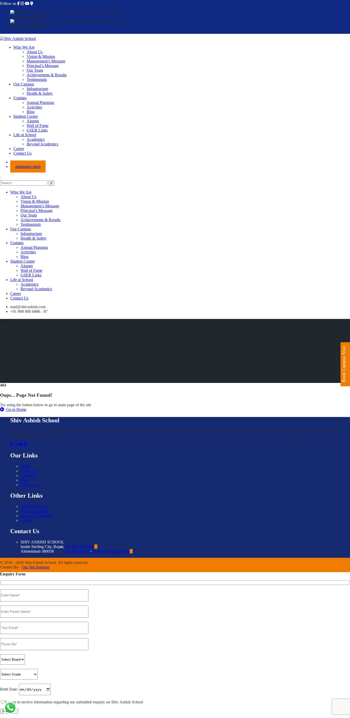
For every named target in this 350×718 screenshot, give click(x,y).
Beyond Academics (42, 144)
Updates (20, 98)
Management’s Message (46, 61)
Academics (36, 139)
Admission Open (34, 506)
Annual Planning (40, 102)
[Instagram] (22, 4)
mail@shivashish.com (112, 551)
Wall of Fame (37, 125)
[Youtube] (27, 4)
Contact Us (22, 153)
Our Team (35, 70)
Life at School (24, 135)
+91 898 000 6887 (79, 551)
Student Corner (25, 116)
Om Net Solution (35, 567)
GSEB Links (37, 130)
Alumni (33, 121)
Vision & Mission (41, 56)
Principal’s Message (43, 65)
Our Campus (23, 84)
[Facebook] (18, 4)
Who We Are (24, 47)
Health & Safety (40, 93)
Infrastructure (37, 89)
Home (25, 466)
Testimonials (37, 79)
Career (18, 148)
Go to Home (15, 409)
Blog (31, 112)
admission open (27, 166)
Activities (34, 107)
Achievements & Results (47, 75)
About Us (35, 52)
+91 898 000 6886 (79, 546)
